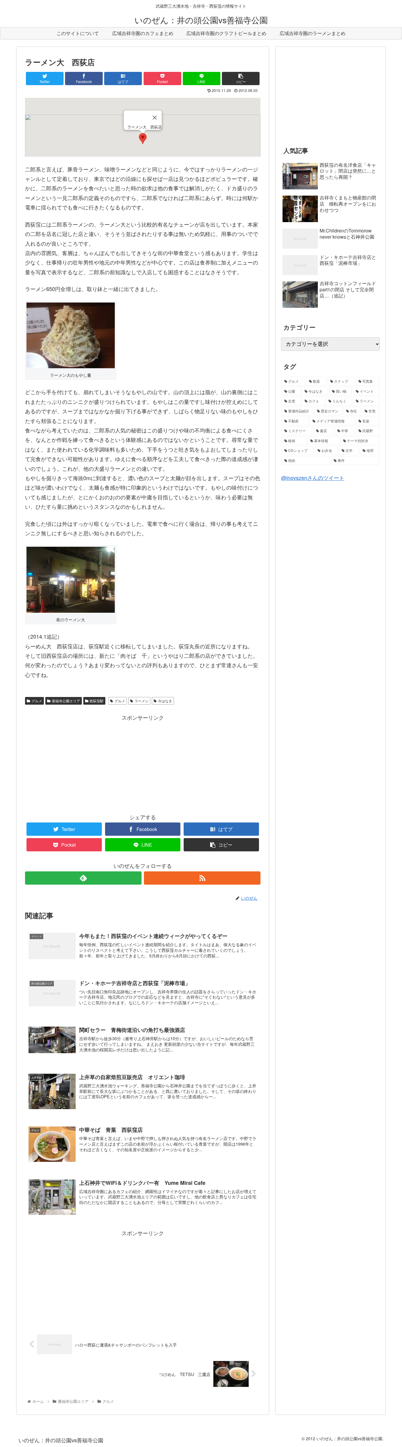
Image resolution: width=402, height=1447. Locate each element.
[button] (143, 138)
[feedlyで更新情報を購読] (83, 878)
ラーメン (141, 700)
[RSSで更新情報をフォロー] (202, 878)
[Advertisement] (142, 763)
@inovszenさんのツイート (312, 477)
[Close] (155, 117)
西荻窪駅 (96, 700)
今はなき (165, 700)
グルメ (36, 700)
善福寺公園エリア (66, 700)
